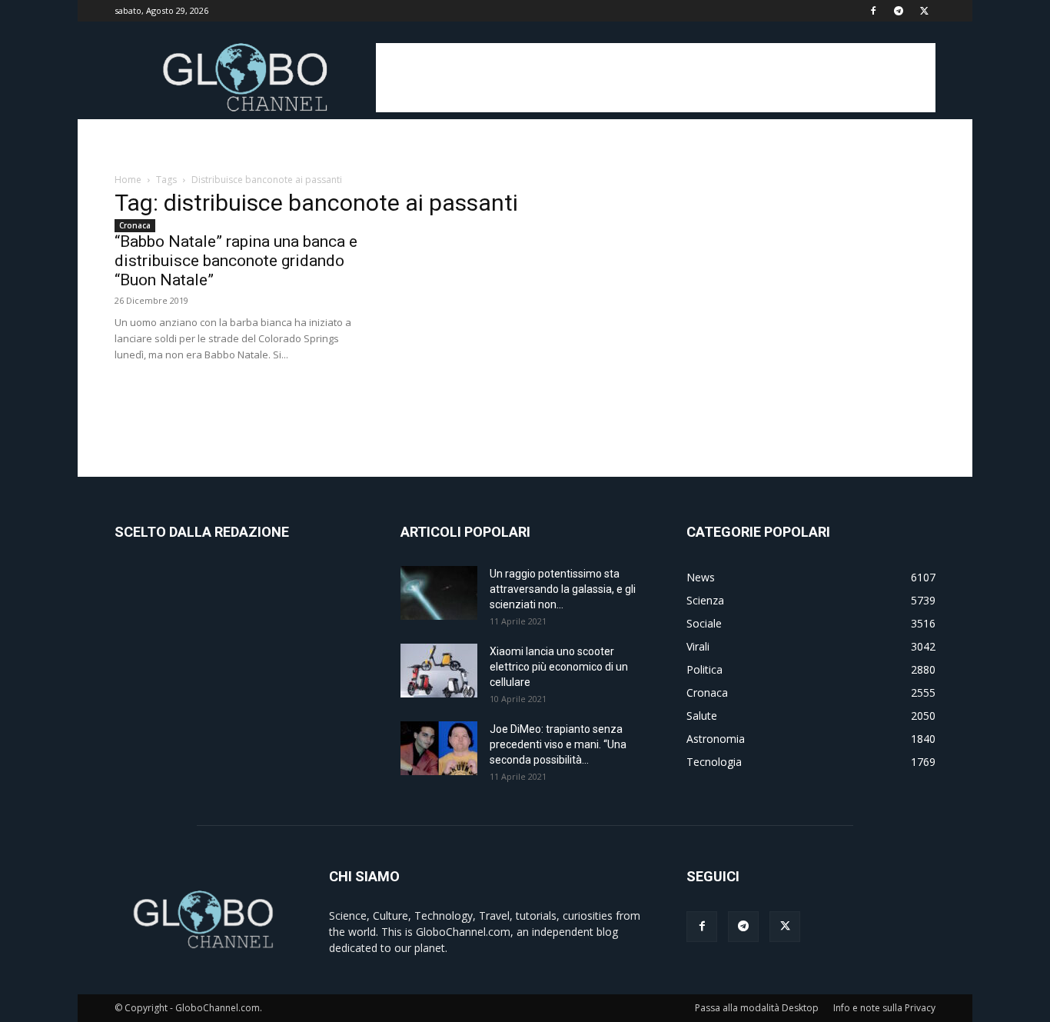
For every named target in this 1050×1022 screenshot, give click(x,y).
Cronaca (135, 225)
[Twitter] (923, 11)
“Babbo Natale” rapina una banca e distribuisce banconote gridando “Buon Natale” (236, 260)
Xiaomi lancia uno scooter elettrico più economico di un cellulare (559, 666)
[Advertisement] (655, 77)
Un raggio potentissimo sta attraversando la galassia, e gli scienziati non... (563, 589)
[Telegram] (898, 11)
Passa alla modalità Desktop (757, 1007)
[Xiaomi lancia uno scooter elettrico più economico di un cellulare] (438, 670)
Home (128, 179)
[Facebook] (873, 11)
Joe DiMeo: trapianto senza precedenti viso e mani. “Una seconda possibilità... (558, 744)
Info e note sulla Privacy (884, 1007)
